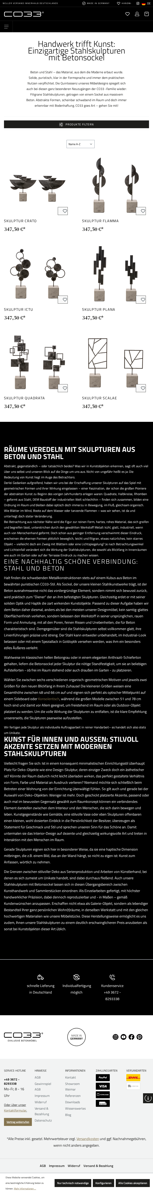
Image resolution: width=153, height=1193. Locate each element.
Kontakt (70, 1077)
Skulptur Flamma (100, 221)
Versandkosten (87, 1138)
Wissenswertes (75, 1108)
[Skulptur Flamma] (115, 185)
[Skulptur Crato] (37, 185)
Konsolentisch (48, 699)
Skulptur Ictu (18, 309)
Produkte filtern (79, 124)
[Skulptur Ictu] (37, 274)
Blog (68, 1114)
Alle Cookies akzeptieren (132, 1183)
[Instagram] (137, 3)
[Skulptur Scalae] (115, 362)
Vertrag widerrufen (18, 1122)
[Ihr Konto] (137, 14)
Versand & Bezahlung (98, 1165)
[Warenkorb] (145, 14)
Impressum (42, 1095)
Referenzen (73, 1095)
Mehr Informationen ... (25, 1188)
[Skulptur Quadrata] (37, 362)
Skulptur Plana (98, 309)
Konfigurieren (103, 1183)
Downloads (72, 1102)
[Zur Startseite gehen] (40, 14)
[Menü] (6, 26)
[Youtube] (123, 1036)
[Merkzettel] (127, 14)
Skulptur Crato (20, 221)
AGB (38, 1077)
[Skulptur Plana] (115, 274)
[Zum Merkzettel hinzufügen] (63, 211)
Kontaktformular (15, 1110)
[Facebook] (131, 1036)
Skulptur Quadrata (24, 398)
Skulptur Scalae (99, 398)
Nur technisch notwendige (73, 1183)
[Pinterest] (139, 1036)
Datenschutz (43, 1120)
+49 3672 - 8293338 (12, 1081)
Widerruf (41, 1102)
